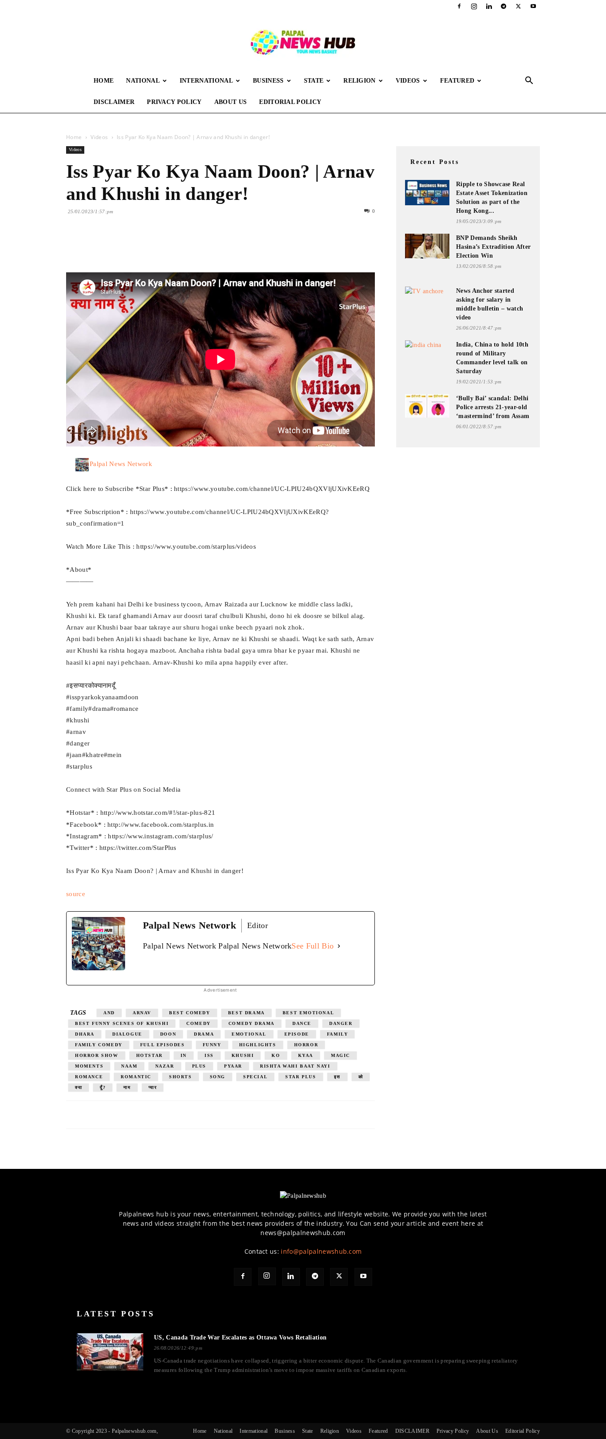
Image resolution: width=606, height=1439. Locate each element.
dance (301, 1023)
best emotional (308, 1012)
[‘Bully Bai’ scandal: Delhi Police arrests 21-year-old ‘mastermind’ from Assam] (427, 406)
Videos (408, 80)
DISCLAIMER (114, 102)
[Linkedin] (489, 6)
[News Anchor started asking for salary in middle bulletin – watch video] (427, 298)
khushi (243, 1055)
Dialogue (127, 1034)
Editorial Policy (290, 102)
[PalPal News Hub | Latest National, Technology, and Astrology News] (303, 42)
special (255, 1076)
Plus (199, 1066)
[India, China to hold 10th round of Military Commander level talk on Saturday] (427, 351)
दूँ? (103, 1087)
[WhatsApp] (136, 247)
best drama (246, 1012)
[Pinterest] (116, 247)
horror (306, 1044)
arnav (142, 1012)
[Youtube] (533, 6)
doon (168, 1034)
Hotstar (149, 1055)
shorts (180, 1076)
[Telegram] (503, 6)
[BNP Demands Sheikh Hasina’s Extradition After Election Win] (427, 246)
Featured (457, 80)
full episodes (162, 1044)
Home (104, 80)
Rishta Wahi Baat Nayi (295, 1066)
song (217, 1076)
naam (129, 1066)
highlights (257, 1044)
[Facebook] (459, 6)
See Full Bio (312, 945)
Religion (359, 80)
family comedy (98, 1044)
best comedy (189, 1012)
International (206, 80)
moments (89, 1066)
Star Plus (300, 1076)
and (109, 1012)
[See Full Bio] (339, 946)
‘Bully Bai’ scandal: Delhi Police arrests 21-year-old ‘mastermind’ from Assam (492, 407)
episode (296, 1034)
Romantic (136, 1076)
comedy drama (251, 1023)
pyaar (233, 1066)
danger (341, 1023)
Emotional (249, 1034)
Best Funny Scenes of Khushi (122, 1023)
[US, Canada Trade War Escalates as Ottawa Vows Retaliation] (110, 1352)
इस (337, 1076)
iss (209, 1055)
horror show (96, 1055)
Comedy (198, 1023)
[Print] (177, 247)
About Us (230, 102)
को (360, 1076)
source (75, 893)
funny (212, 1044)
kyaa (305, 1055)
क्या (78, 1087)
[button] (529, 81)
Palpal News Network (121, 463)
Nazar (164, 1066)
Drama (204, 1034)
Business (268, 80)
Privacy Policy (174, 102)
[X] (518, 6)
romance (89, 1076)
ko (276, 1055)
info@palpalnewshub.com (321, 1251)
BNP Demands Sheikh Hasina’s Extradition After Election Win (493, 247)
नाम (126, 1087)
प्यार (153, 1087)
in (184, 1055)
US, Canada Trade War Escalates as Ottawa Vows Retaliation (240, 1337)
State (314, 80)
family (337, 1034)
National (143, 80)
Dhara (84, 1034)
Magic (340, 1055)
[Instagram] (474, 6)
